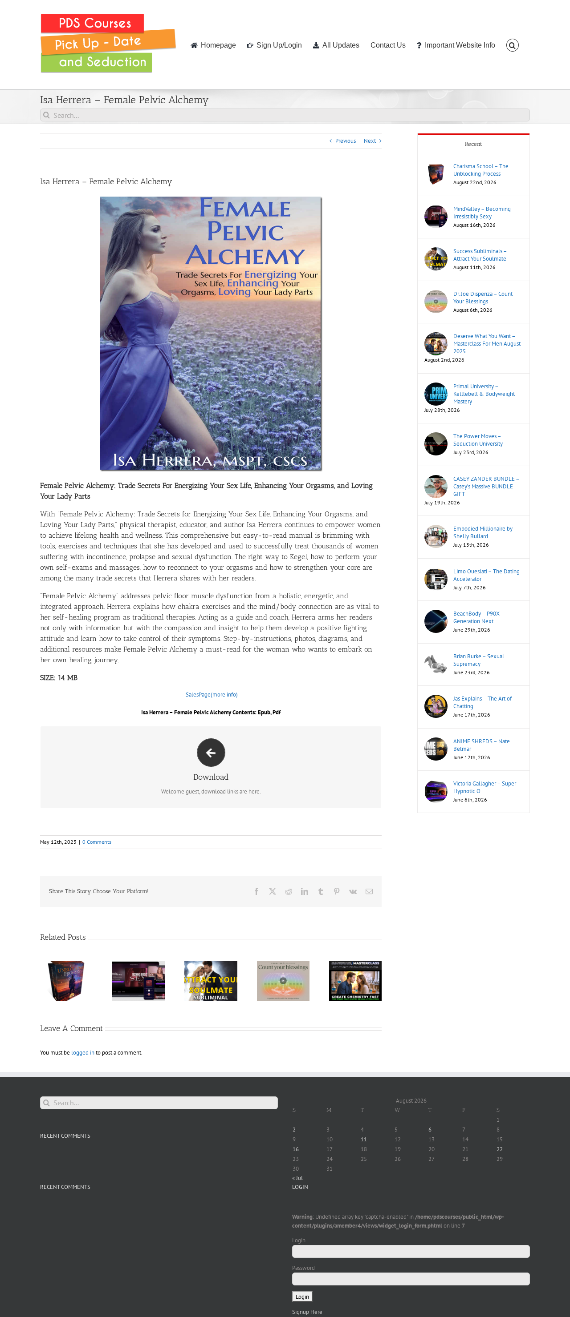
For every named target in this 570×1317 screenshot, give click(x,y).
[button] (512, 44)
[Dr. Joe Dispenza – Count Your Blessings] (436, 294)
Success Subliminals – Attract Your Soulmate (480, 254)
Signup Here (307, 1312)
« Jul (297, 1178)
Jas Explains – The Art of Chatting (482, 702)
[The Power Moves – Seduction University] (436, 436)
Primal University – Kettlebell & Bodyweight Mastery (484, 394)
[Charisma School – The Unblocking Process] (436, 166)
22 (500, 1149)
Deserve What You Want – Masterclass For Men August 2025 (487, 343)
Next (370, 141)
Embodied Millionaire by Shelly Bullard (483, 532)
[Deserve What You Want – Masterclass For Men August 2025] (436, 336)
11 (364, 1139)
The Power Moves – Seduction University (478, 439)
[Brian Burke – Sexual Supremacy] (436, 657)
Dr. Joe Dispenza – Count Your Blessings (483, 297)
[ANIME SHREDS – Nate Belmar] (436, 741)
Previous (345, 141)
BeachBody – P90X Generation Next (476, 617)
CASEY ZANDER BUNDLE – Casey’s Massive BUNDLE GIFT (486, 486)
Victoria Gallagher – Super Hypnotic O (484, 787)
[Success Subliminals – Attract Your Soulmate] (436, 251)
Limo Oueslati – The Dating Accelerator (486, 575)
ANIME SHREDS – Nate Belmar (481, 745)
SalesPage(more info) (212, 694)
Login (298, 1240)
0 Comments (96, 841)
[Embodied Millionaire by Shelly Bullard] (436, 529)
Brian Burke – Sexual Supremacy (478, 660)
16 (296, 1149)
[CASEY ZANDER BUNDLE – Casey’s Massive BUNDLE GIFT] (436, 479)
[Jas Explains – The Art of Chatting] (436, 699)
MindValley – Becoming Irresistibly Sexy (482, 212)
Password (303, 1268)
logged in (82, 1052)
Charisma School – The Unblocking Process (481, 169)
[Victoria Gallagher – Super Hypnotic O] (436, 784)
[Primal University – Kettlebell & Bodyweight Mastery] (436, 387)
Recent (473, 144)
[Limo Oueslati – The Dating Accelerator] (436, 572)
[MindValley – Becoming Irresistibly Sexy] (436, 209)
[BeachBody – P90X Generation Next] (436, 614)
